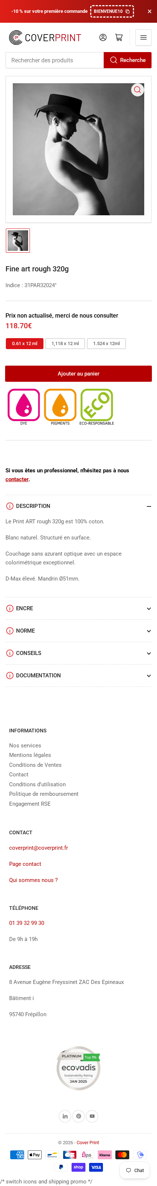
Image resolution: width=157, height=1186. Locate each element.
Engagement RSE (30, 804)
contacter (16, 479)
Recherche (133, 60)
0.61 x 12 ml (24, 343)
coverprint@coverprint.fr (38, 848)
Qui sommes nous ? (33, 880)
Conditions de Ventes (35, 765)
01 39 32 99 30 (26, 923)
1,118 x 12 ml (65, 343)
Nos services (25, 745)
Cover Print (88, 1142)
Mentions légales (30, 755)
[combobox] (78, 60)
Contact (18, 774)
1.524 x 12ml (106, 343)
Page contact (25, 864)
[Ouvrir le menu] (143, 37)
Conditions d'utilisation (37, 784)
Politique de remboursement (43, 794)
